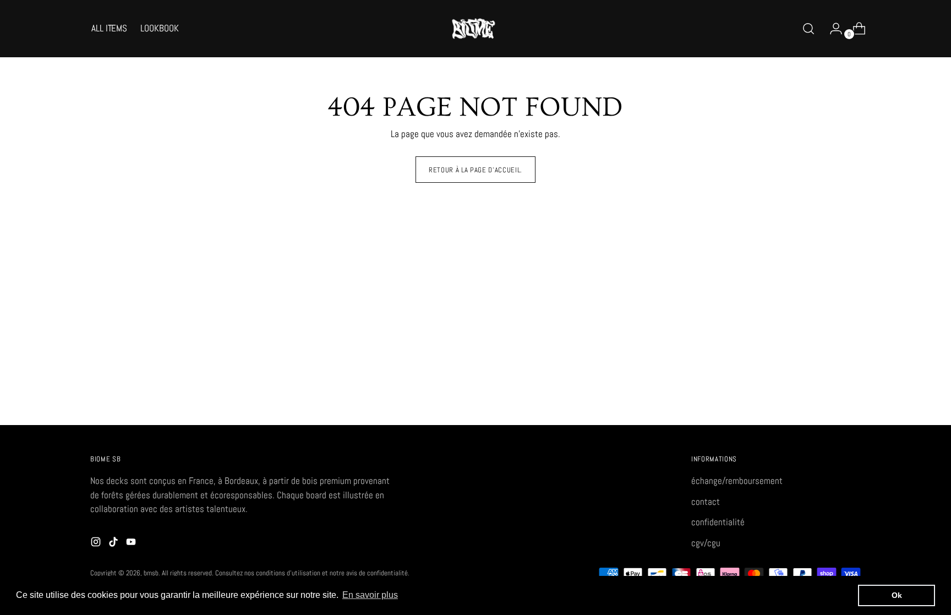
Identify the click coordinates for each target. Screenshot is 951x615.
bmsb (151, 573)
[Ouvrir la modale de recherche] (808, 29)
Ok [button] (897, 595)
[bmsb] (475, 29)
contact (705, 502)
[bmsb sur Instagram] (96, 544)
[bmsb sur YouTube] (132, 544)
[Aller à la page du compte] (832, 29)
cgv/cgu (705, 543)
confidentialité (718, 522)
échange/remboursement (737, 481)
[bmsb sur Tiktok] (114, 544)
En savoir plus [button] (370, 595)
